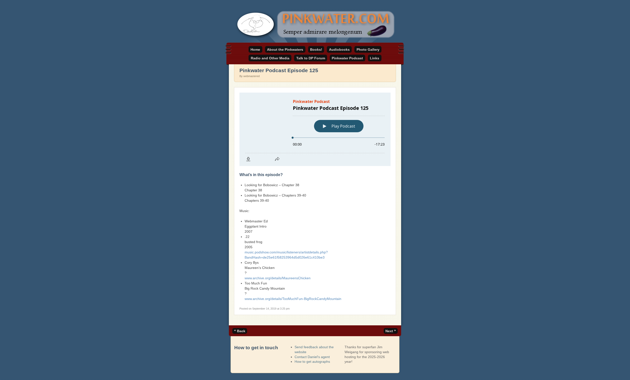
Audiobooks (339, 49)
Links (374, 58)
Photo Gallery (368, 49)
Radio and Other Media (270, 58)
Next (390, 330)
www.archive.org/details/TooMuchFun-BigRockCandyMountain (293, 299)
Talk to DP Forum (310, 58)
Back (239, 330)
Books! (316, 49)
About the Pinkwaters (285, 49)
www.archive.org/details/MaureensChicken (278, 278)
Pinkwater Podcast (347, 58)
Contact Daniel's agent (312, 357)
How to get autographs (312, 361)
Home (255, 49)
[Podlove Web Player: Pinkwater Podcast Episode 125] (315, 129)
